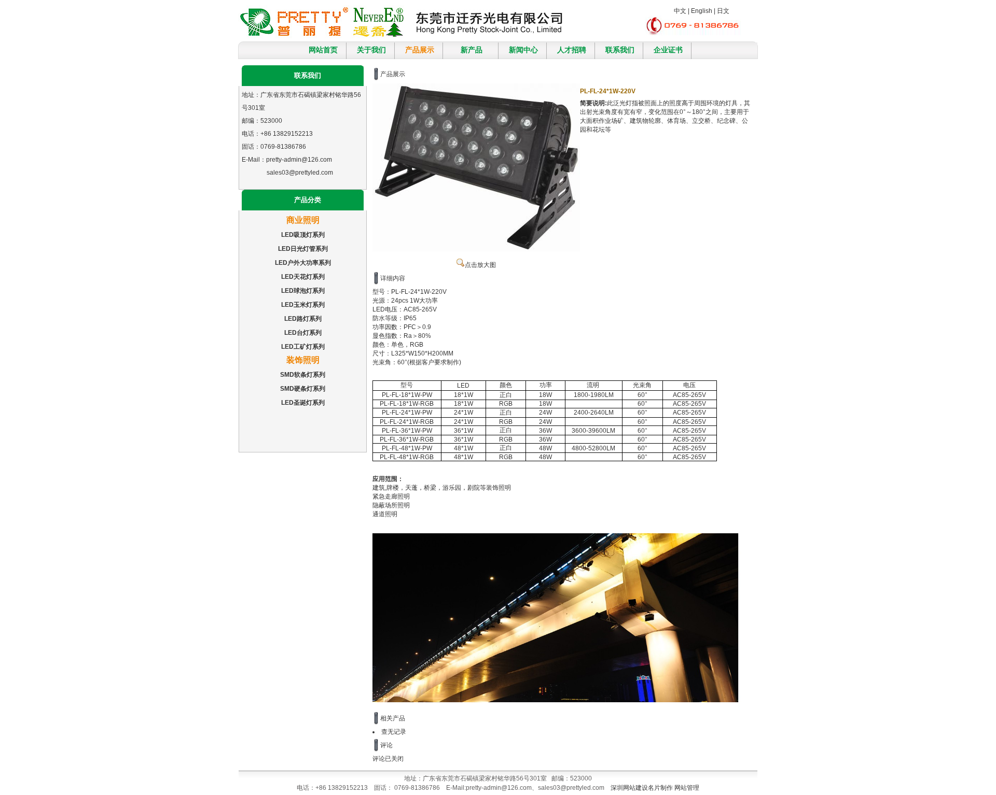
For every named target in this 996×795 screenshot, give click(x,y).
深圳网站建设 (629, 787)
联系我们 (619, 50)
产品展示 (419, 50)
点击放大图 (480, 264)
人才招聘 (571, 50)
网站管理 (686, 787)
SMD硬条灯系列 (302, 388)
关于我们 (371, 50)
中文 (680, 11)
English (701, 11)
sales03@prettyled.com (300, 172)
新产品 (471, 50)
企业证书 (668, 50)
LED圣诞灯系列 (303, 402)
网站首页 (323, 50)
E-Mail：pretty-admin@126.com (287, 159)
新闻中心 (523, 50)
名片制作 (660, 787)
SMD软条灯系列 (302, 374)
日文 (723, 11)
